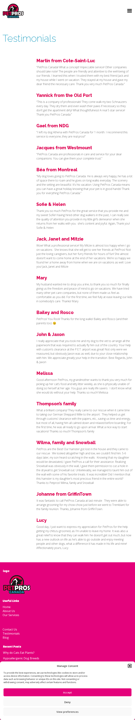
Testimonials (11, 633)
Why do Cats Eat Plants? (18, 653)
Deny (67, 702)
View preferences (67, 711)
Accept (67, 692)
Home (7, 607)
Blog (6, 637)
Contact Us (10, 629)
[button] (129, 666)
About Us (9, 611)
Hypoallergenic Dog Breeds (21, 658)
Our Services (11, 615)
